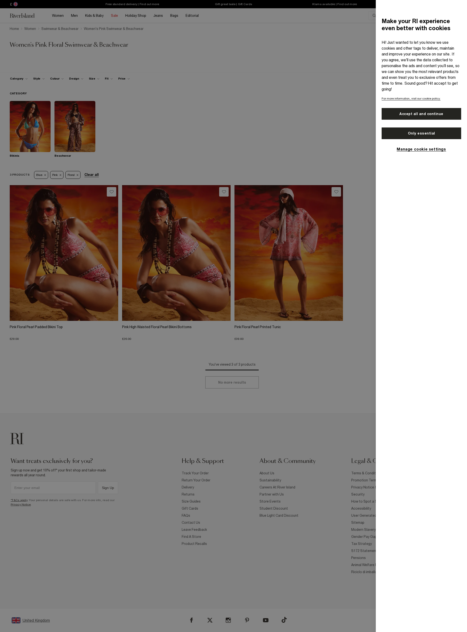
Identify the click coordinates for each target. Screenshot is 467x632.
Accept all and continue (421, 114)
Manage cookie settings (421, 149)
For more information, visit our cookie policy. (411, 98)
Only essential (421, 133)
